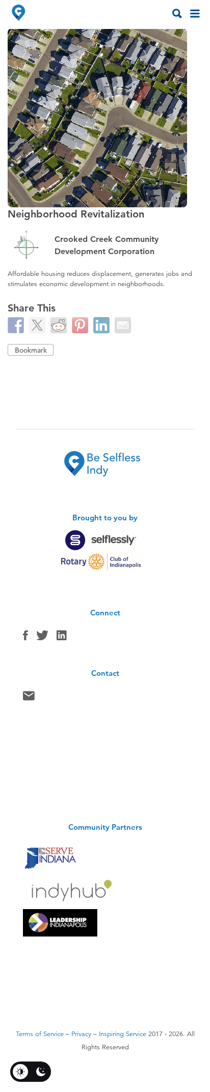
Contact (29, 698)
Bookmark (31, 350)
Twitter (42, 638)
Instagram (62, 638)
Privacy (81, 1034)
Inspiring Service (122, 1034)
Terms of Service (40, 1034)
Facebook (25, 638)
